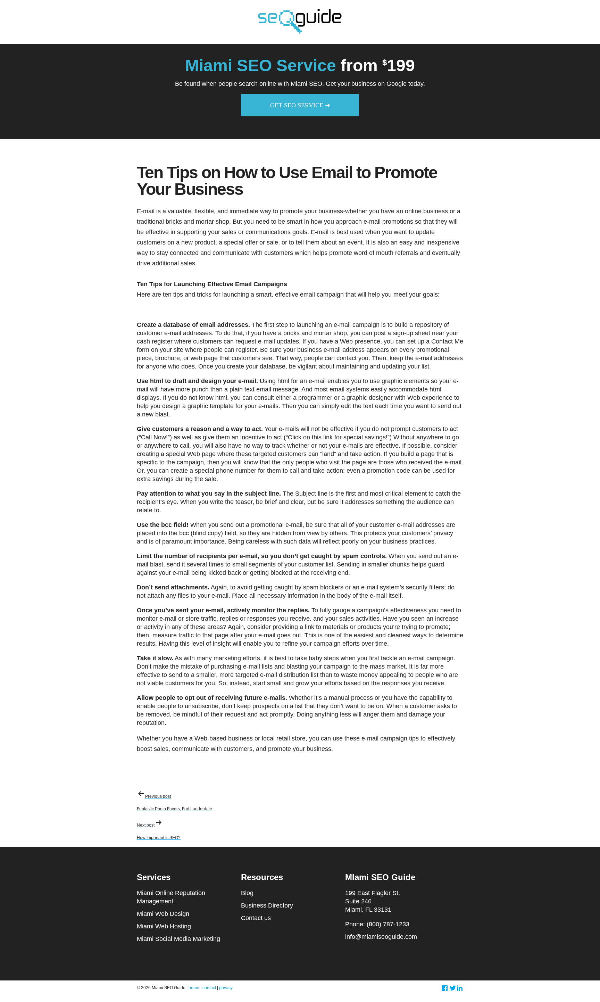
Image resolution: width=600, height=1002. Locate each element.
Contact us (256, 917)
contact (209, 987)
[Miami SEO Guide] (300, 33)
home (194, 987)
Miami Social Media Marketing (178, 938)
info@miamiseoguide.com (381, 936)
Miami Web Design (163, 913)
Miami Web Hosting (164, 926)
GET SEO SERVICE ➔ (300, 105)
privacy (226, 987)
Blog (247, 892)
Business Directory (267, 905)
